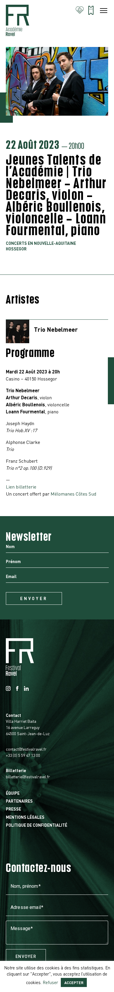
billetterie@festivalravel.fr (28, 776)
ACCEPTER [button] (73, 982)
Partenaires (19, 801)
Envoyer (25, 956)
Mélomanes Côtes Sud (73, 494)
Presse (13, 808)
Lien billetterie (21, 487)
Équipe (13, 793)
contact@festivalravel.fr (26, 749)
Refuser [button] (50, 982)
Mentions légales (25, 817)
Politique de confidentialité (36, 825)
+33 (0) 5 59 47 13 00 (23, 755)
